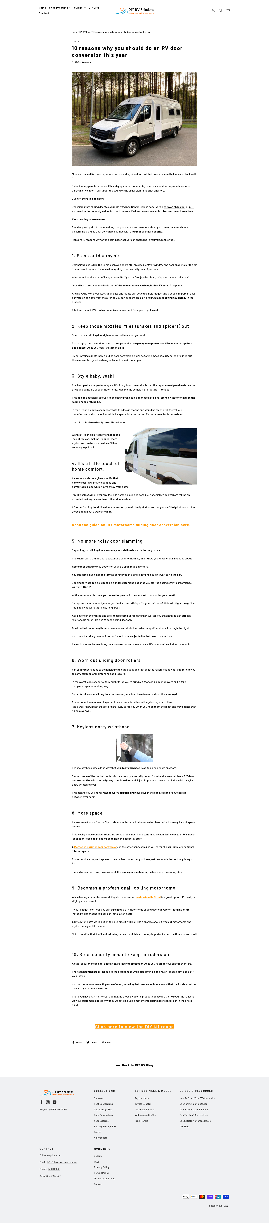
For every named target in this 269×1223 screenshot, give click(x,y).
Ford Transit (141, 1120)
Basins (97, 1132)
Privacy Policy (101, 1167)
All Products (100, 1137)
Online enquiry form (50, 1155)
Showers (98, 1098)
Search (98, 1155)
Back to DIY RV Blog (137, 1065)
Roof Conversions (103, 1103)
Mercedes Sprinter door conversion (95, 846)
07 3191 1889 (54, 1169)
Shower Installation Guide (194, 1103)
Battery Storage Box (105, 1126)
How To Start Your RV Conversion (197, 1098)
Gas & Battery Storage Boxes (195, 1120)
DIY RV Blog (84, 32)
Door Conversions (103, 1115)
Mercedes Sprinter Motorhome (106, 422)
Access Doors (101, 1120)
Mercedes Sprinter (145, 1109)
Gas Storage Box (103, 1109)
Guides (78, 7)
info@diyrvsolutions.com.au (62, 1162)
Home (42, 7)
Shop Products (59, 7)
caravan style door (175, 206)
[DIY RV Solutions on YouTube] (55, 1102)
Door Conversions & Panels (194, 1109)
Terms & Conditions (104, 1178)
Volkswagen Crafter (145, 1115)
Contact (44, 13)
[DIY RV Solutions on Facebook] (41, 1102)
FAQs (96, 1161)
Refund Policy (101, 1172)
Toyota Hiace (142, 1098)
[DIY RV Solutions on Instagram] (48, 1102)
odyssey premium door (117, 780)
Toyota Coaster (143, 1103)
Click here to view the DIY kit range (134, 1026)
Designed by (53, 1109)
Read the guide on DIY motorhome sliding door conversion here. (131, 525)
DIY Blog (94, 7)
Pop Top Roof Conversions (194, 1115)
